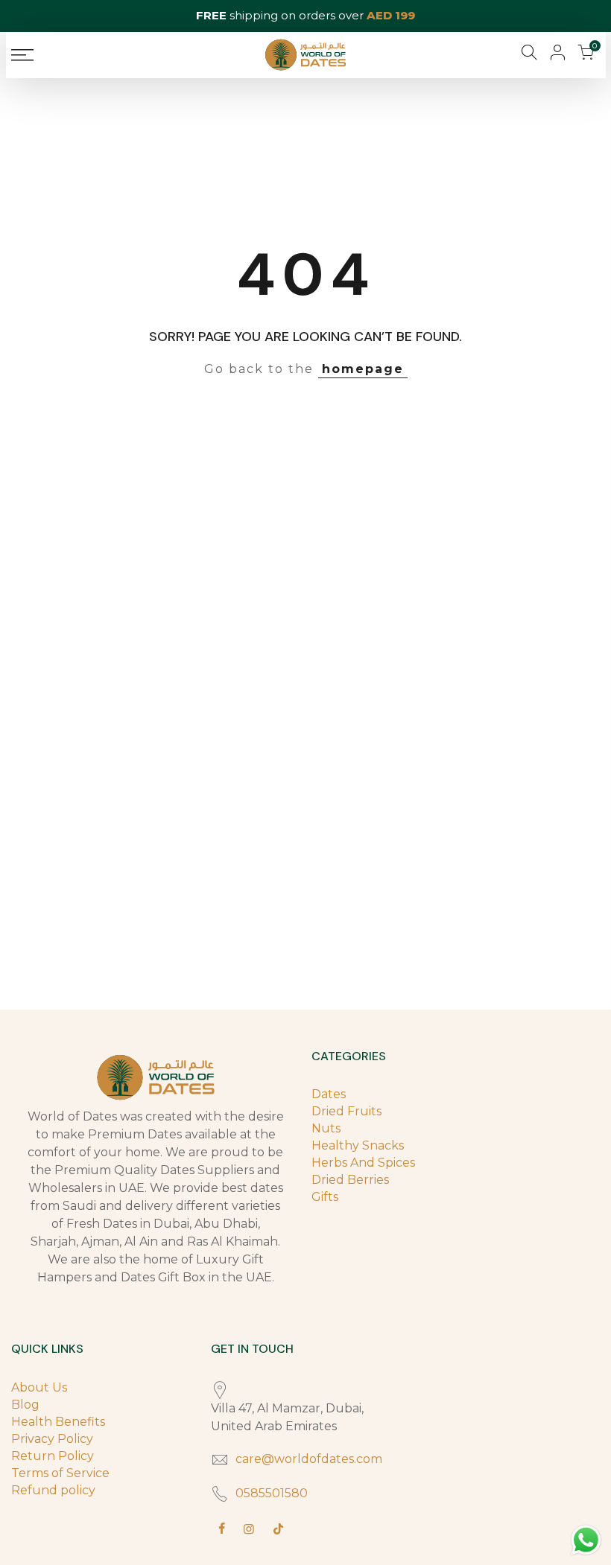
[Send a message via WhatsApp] (586, 1540)
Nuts (326, 1128)
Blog (25, 1404)
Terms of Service (60, 1473)
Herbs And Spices (363, 1163)
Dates (328, 1094)
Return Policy (52, 1456)
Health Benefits (58, 1422)
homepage (363, 369)
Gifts (324, 1197)
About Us (39, 1387)
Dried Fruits (346, 1111)
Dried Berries (350, 1180)
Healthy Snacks (357, 1145)
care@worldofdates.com (308, 1459)
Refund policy (53, 1490)
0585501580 (271, 1493)
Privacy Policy (52, 1439)
